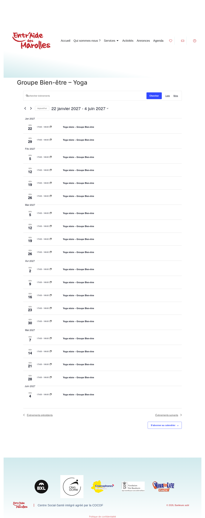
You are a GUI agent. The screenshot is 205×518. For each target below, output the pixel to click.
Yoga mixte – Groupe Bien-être (78, 126)
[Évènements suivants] (31, 108)
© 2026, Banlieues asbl (177, 505)
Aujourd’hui (42, 108)
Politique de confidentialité (102, 516)
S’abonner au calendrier (163, 425)
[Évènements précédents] (25, 108)
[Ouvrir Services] (117, 40)
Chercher (154, 95)
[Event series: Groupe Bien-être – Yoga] (51, 127)
